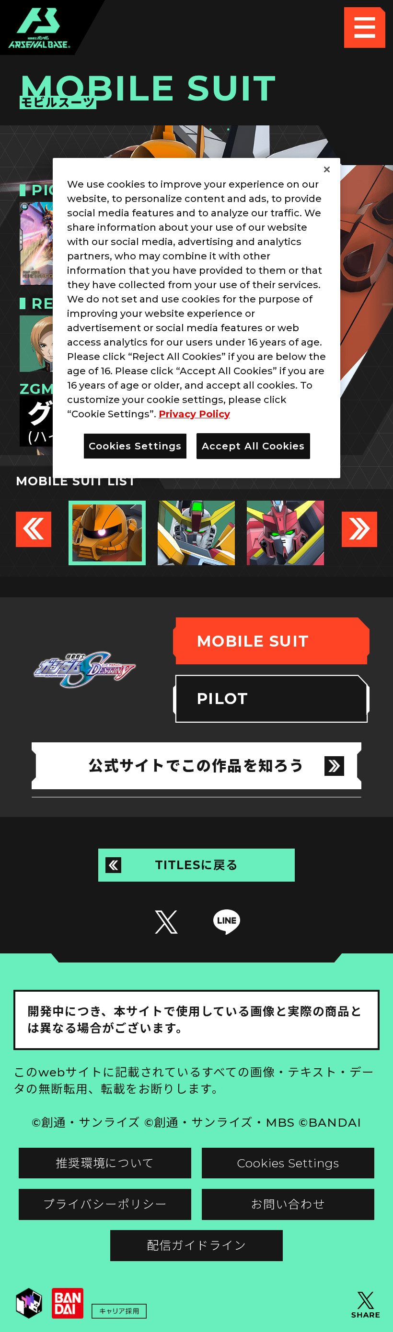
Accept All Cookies (253, 446)
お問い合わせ (288, 1204)
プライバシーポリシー (105, 1204)
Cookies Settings (288, 1163)
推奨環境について (105, 1163)
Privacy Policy (194, 414)
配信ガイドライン (196, 1245)
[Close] (326, 169)
